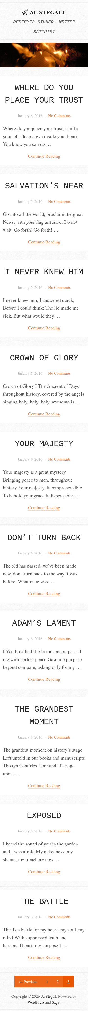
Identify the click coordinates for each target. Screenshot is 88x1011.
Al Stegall (48, 12)
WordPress (36, 1002)
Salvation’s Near (44, 186)
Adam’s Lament (44, 623)
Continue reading (44, 156)
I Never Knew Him (44, 272)
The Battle (44, 901)
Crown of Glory (44, 358)
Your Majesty (44, 444)
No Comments (59, 115)
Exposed (44, 815)
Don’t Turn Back (44, 537)
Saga (55, 1002)
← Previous (28, 981)
